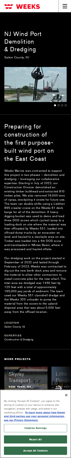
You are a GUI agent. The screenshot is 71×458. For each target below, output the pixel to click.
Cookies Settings (35, 428)
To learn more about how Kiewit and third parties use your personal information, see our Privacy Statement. (34, 416)
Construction (11, 339)
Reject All (35, 439)
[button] (55, 105)
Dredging (28, 339)
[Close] (66, 395)
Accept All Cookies (35, 450)
